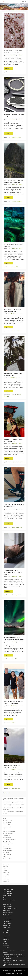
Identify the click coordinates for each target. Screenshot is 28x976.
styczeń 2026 (6, 879)
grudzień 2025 (6, 881)
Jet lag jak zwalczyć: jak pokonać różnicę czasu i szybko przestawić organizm (13, 572)
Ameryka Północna (16, 266)
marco (20, 55)
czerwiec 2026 (6, 868)
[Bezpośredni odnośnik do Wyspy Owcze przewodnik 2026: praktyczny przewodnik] (14, 745)
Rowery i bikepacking (17, 527)
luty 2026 (5, 876)
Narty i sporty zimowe (7, 844)
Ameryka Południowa (17, 201)
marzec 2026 (6, 874)
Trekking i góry (6, 856)
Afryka (13, 722)
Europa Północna (16, 658)
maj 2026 (5, 870)
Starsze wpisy (5, 792)
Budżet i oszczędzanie (8, 833)
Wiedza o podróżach (16, 594)
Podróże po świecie (16, 330)
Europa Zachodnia (7, 841)
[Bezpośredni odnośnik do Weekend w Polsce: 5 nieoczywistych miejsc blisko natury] (14, 353)
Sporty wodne (6, 852)
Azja (13, 71)
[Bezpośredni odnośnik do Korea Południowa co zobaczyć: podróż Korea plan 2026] (14, 289)
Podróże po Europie (7, 846)
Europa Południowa (7, 837)
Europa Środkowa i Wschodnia (9, 839)
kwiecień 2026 (6, 872)
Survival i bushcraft (16, 137)
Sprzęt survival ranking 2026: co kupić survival (13, 802)
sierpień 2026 (6, 864)
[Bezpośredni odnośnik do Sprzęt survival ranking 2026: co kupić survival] (14, 94)
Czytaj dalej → (8, 68)
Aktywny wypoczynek (7, 820)
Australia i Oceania (7, 826)
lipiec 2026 (5, 866)
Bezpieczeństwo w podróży (18, 461)
